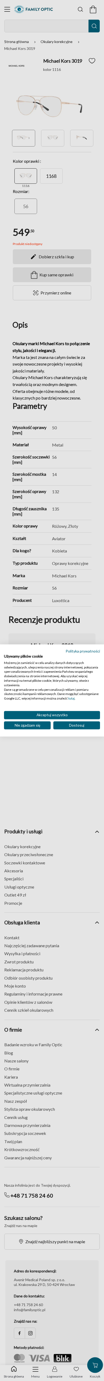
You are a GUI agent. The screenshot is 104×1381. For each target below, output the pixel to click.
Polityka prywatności (83, 651)
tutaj (71, 698)
